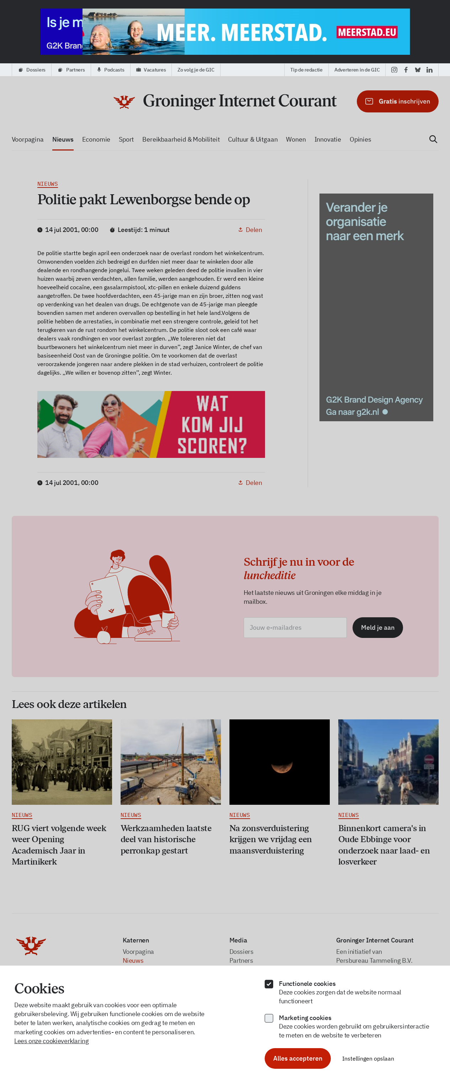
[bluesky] (418, 69)
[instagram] (394, 69)
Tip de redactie (306, 70)
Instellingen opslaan (368, 1058)
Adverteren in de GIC (357, 70)
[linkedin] (429, 69)
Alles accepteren (297, 1058)
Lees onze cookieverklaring (51, 1041)
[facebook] (406, 69)
